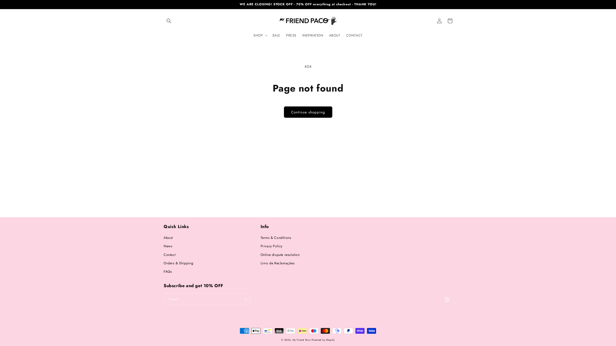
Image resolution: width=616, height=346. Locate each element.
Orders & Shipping (178, 263)
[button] (169, 21)
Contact (169, 254)
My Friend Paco (302, 340)
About (168, 237)
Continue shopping (308, 112)
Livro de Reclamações (278, 263)
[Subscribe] (244, 299)
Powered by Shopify (323, 340)
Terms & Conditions (276, 237)
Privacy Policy (271, 246)
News (168, 246)
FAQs (168, 271)
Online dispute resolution (280, 254)
